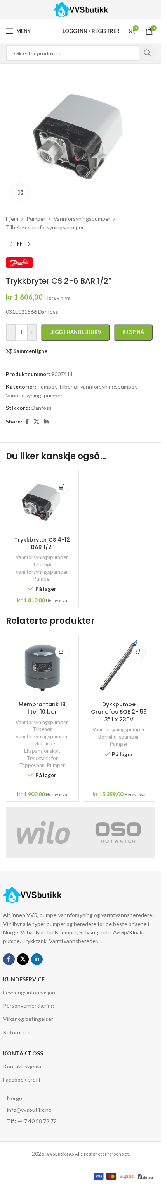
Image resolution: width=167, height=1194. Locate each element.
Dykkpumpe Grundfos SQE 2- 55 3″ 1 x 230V (119, 711)
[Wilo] (43, 832)
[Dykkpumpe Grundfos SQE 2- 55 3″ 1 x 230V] (119, 668)
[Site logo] (80, 9)
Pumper (42, 579)
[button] (62, 487)
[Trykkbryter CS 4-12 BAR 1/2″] (42, 503)
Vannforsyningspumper (42, 557)
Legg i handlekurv (75, 332)
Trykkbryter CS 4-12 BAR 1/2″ (42, 543)
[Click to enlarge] (20, 192)
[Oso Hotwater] (118, 832)
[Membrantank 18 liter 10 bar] (42, 668)
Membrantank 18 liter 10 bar (42, 708)
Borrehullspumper (118, 737)
